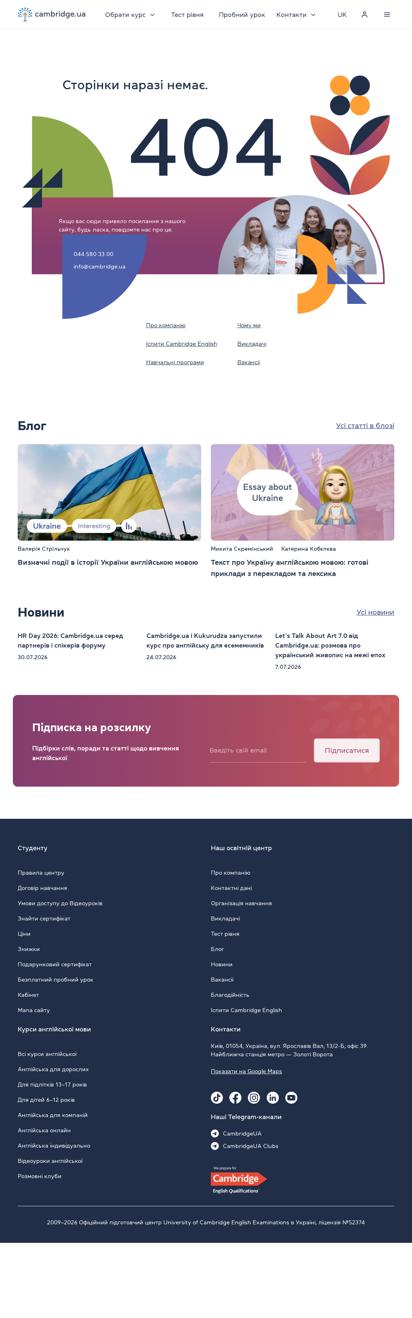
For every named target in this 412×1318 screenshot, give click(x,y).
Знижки (29, 949)
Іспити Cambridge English (181, 343)
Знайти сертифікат (44, 918)
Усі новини (375, 612)
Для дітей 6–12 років (46, 1100)
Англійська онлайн (44, 1130)
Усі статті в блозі (365, 425)
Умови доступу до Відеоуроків (60, 903)
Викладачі (251, 343)
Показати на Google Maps (246, 1071)
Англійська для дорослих (53, 1069)
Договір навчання (42, 888)
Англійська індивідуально (54, 1145)
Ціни (24, 934)
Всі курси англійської (47, 1054)
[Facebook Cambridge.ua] (235, 1098)
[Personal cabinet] (364, 14)
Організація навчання (241, 903)
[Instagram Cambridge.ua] (254, 1098)
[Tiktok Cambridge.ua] (217, 1098)
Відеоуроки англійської (50, 1161)
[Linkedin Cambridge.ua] (273, 1098)
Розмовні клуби (40, 1176)
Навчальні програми (175, 362)
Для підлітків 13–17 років (52, 1084)
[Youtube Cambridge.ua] (291, 1098)
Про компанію (165, 325)
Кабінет (28, 995)
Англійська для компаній (53, 1115)
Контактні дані (231, 888)
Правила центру (41, 872)
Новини (222, 964)
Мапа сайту (34, 1010)
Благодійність (230, 995)
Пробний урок (242, 14)
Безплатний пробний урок (55, 979)
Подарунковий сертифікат (55, 964)
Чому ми (249, 325)
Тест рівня (187, 14)
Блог (217, 949)
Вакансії (248, 362)
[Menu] (387, 14)
